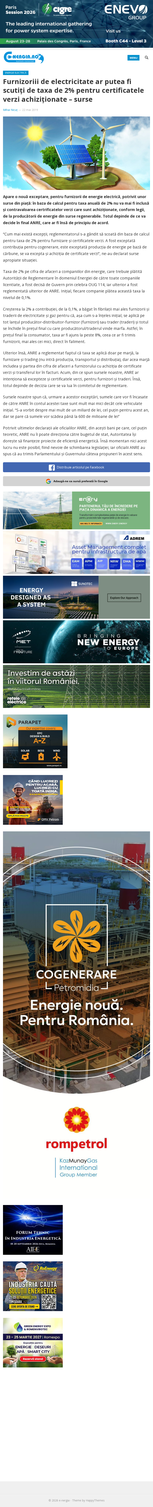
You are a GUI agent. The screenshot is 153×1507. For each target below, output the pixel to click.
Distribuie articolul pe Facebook (80, 467)
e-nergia (64, 1500)
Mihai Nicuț (10, 110)
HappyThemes (95, 1500)
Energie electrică (15, 72)
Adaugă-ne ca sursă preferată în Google (80, 481)
